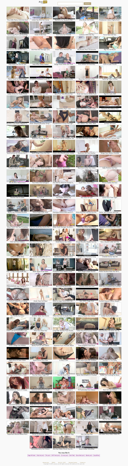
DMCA (53, 462)
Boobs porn (89, 455)
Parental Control (73, 462)
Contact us (82, 462)
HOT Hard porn (56, 455)
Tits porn (47, 455)
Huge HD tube (31, 455)
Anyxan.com (46, 462)
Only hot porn (40, 455)
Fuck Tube (72, 455)
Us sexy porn (64, 455)
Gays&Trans (96, 455)
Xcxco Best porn (80, 455)
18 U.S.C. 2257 (62, 462)
